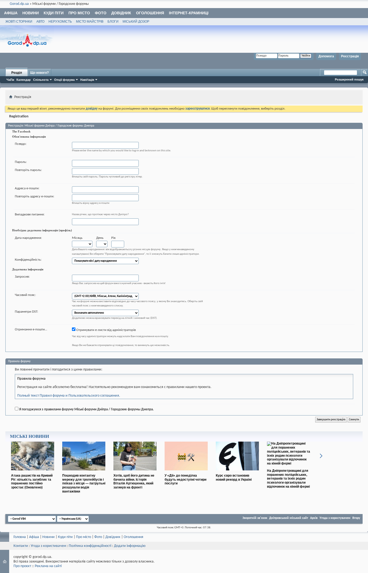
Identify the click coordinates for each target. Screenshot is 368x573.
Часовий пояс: (25, 295)
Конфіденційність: (28, 259)
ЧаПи (10, 79)
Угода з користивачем (48, 546)
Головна (19, 537)
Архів (314, 518)
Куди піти (54, 13)
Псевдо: (20, 144)
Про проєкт (22, 566)
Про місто (79, 13)
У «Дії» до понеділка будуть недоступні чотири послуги (185, 479)
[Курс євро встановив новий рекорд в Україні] (237, 472)
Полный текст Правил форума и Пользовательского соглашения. (68, 396)
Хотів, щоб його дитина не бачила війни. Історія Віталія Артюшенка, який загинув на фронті (133, 481)
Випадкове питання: (29, 214)
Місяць (77, 238)
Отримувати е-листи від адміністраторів (105, 330)
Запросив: (22, 276)
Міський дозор (136, 21)
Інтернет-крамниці (189, 13)
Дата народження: (28, 238)
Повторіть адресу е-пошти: (34, 196)
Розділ (16, 73)
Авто (40, 21)
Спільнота (40, 79)
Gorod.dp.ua (19, 4)
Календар (23, 79)
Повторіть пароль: (28, 170)
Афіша (11, 13)
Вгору (356, 518)
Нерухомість (60, 21)
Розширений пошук (349, 79)
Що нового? (39, 73)
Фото (100, 13)
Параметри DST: (26, 311)
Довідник (121, 13)
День (99, 238)
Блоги (113, 21)
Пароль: (21, 162)
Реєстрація (350, 56)
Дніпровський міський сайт (288, 518)
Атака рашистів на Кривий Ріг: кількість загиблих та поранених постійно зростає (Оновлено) (32, 481)
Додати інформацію (129, 546)
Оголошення (150, 13)
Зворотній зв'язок (254, 518)
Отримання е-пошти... (31, 329)
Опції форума (64, 79)
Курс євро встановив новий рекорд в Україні (234, 477)
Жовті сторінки (18, 21)
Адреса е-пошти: (27, 188)
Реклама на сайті (48, 566)
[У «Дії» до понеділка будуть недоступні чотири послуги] (186, 472)
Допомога (326, 56)
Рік (113, 238)
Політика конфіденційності (90, 546)
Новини (30, 13)
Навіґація (87, 79)
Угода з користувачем (335, 518)
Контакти (20, 546)
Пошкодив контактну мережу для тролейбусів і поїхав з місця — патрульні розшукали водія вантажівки (83, 483)
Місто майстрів (89, 21)
